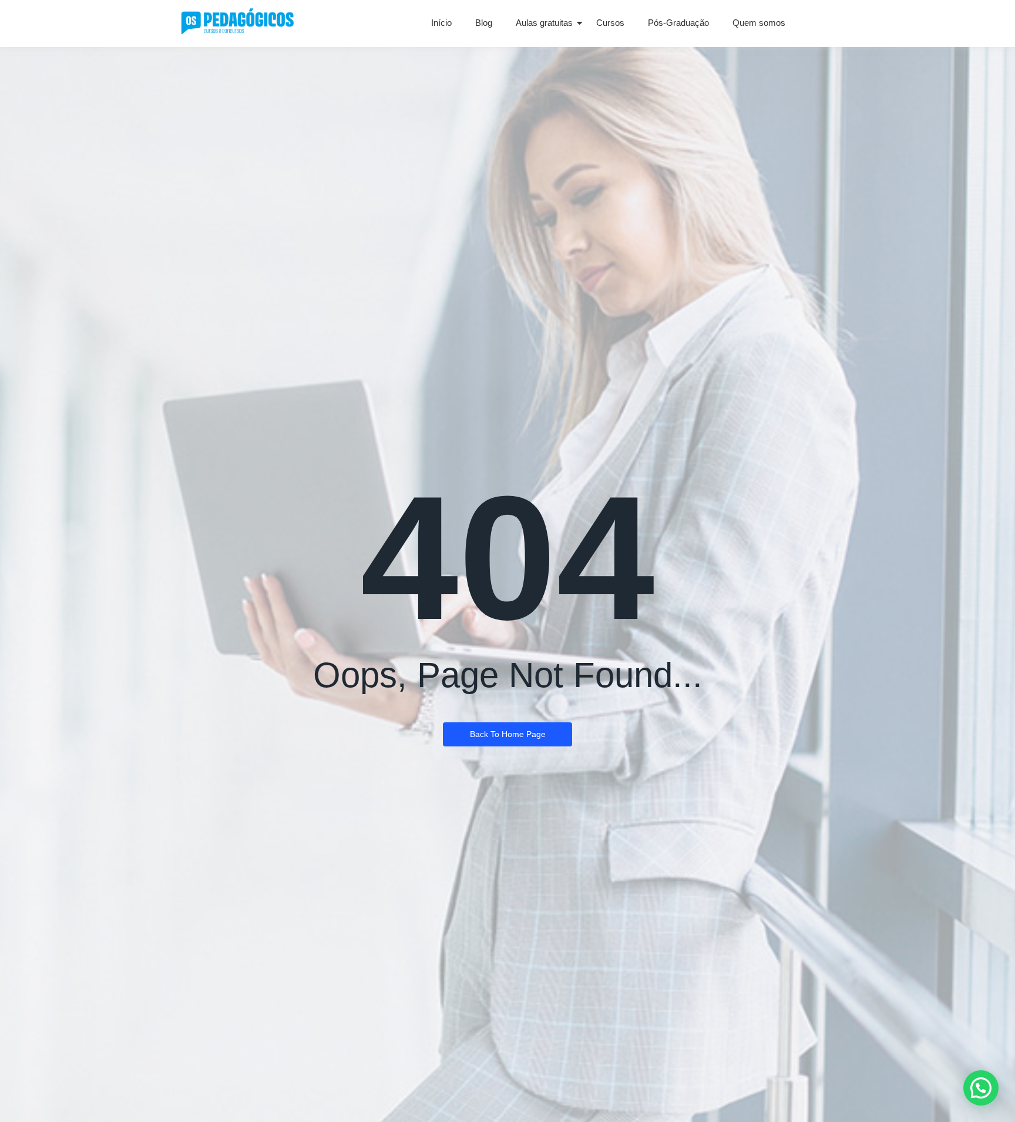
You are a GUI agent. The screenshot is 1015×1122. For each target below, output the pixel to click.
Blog (483, 23)
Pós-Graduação (678, 23)
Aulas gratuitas (544, 23)
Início (441, 23)
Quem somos (758, 23)
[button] (981, 1088)
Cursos (610, 23)
